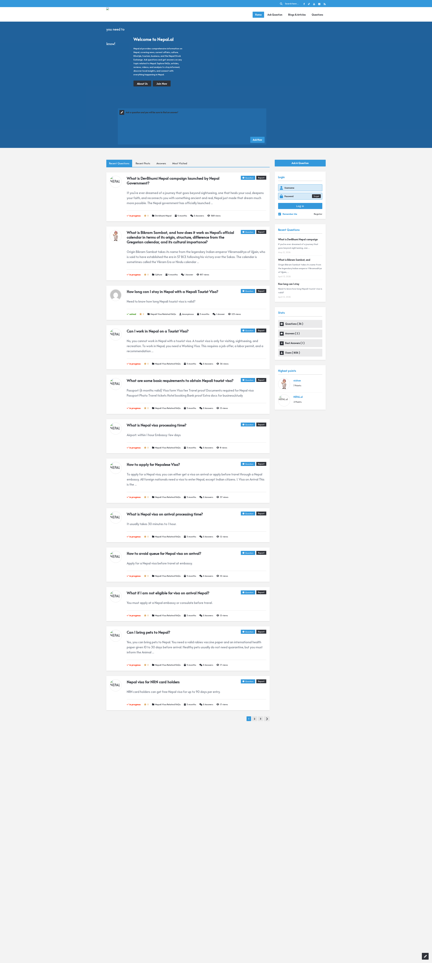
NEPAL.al (298, 396)
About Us (142, 83)
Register (318, 213)
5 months (204, 314)
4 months (182, 215)
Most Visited (179, 163)
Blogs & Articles (297, 14)
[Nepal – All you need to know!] (118, 28)
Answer (189, 274)
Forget (316, 196)
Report (261, 177)
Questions (317, 14)
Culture (158, 274)
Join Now (161, 83)
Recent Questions (119, 163)
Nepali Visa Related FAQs (163, 314)
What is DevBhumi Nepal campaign (298, 239)
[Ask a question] (425, 956)
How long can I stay (288, 283)
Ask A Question (300, 163)
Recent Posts (143, 163)
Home (258, 14)
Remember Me (290, 213)
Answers (161, 163)
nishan (297, 380)
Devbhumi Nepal (163, 215)
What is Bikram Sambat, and (294, 259)
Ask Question (274, 14)
